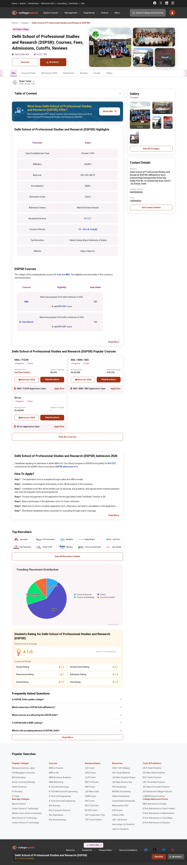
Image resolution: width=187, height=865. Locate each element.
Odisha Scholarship (121, 796)
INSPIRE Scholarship (121, 791)
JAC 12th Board (119, 819)
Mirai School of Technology (24, 818)
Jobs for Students (120, 829)
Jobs (82, 3)
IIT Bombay (17, 791)
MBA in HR (54, 773)
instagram (172, 850)
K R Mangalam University (23, 773)
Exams (14, 3)
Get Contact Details (151, 207)
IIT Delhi (15, 796)
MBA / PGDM (21, 359)
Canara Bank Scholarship (123, 801)
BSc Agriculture (56, 815)
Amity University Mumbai (23, 782)
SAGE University (19, 787)
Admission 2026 (47, 3)
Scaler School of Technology (25, 808)
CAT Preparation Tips (95, 815)
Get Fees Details (22, 372)
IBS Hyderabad (19, 777)
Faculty (97, 73)
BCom (17, 397)
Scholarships (33, 3)
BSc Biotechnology (57, 819)
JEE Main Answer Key (122, 782)
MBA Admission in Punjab (154, 804)
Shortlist (25, 62)
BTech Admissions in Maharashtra (158, 813)
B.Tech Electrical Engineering (62, 801)
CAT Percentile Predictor (154, 782)
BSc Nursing (54, 805)
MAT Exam (90, 787)
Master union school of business (27, 813)
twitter (154, 850)
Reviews (84, 73)
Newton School (19, 804)
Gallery (109, 73)
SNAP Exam (90, 796)
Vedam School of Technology (25, 822)
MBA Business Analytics (60, 777)
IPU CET (87, 218)
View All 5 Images (151, 148)
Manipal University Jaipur (23, 768)
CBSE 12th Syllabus (121, 768)
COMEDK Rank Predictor (154, 796)
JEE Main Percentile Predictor (156, 787)
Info (13, 73)
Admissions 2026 (49, 73)
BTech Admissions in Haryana (156, 822)
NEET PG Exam (92, 782)
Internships (73, 3)
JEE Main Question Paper (123, 777)
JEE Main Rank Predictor (154, 773)
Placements (68, 73)
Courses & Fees (28, 73)
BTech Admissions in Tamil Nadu (158, 818)
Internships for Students (123, 824)
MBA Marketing (56, 782)
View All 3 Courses (67, 437)
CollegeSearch (25, 12)
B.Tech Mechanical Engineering (63, 791)
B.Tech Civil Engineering (60, 796)
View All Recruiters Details (67, 556)
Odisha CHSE (118, 815)
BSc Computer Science (59, 810)
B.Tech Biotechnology (59, 787)
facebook (145, 850)
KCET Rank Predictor (152, 777)
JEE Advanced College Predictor (157, 791)
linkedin (163, 850)
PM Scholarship (119, 787)
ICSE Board (117, 810)
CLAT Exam (90, 777)
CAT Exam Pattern (93, 819)
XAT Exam (90, 801)
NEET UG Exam (92, 805)
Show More (67, 737)
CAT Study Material (121, 773)
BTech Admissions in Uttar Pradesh (159, 808)
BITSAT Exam (91, 810)
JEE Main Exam (92, 791)
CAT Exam (90, 768)
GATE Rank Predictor (152, 768)
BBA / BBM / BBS (80, 359)
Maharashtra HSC (120, 805)
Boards (23, 3)
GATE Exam (90, 773)
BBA (85, 229)
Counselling (61, 3)
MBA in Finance (56, 768)
